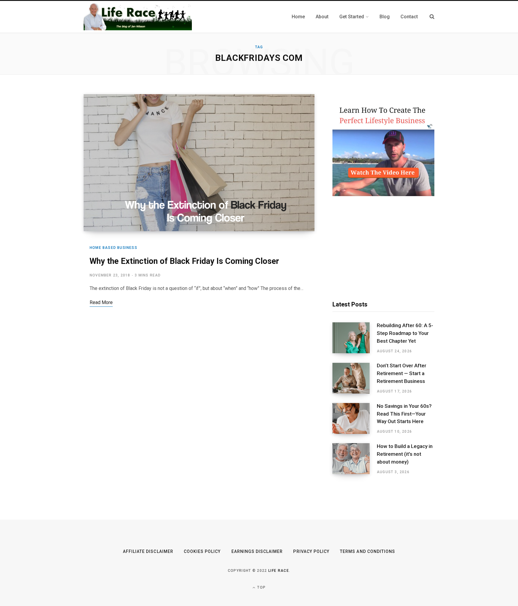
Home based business (113, 248)
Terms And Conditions (367, 551)
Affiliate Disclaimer (148, 551)
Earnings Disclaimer (257, 551)
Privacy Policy (311, 551)
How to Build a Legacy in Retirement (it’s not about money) (405, 454)
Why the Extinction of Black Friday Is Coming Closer (184, 261)
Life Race (278, 571)
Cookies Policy (202, 551)
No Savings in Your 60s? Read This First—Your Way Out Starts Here (404, 414)
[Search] (432, 16)
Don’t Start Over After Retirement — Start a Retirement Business (401, 373)
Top (261, 587)
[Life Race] (138, 16)
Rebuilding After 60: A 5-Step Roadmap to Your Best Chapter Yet (405, 333)
